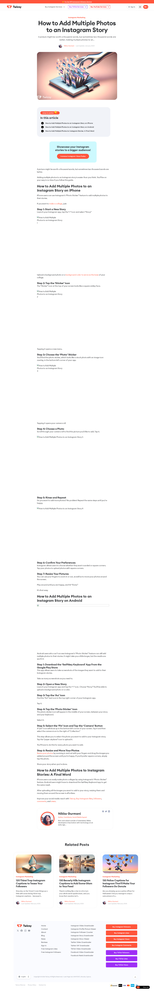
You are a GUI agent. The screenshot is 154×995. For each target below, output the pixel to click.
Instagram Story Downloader (82, 935)
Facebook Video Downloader (82, 952)
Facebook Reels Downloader (82, 955)
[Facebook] (22, 931)
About (43, 932)
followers (97, 798)
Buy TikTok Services (76, 7)
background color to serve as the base (82, 275)
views (53, 801)
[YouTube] (29, 931)
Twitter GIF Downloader (80, 945)
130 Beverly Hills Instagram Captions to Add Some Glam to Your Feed (75, 883)
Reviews (44, 942)
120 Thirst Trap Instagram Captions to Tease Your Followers (30, 883)
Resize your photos (45, 753)
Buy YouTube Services (99, 7)
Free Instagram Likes (49, 949)
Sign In (43, 945)
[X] (18, 931)
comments (41, 801)
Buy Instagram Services (53, 7)
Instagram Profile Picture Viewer (83, 929)
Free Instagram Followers (51, 952)
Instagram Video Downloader (82, 926)
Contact (44, 929)
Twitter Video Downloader (81, 942)
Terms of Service (20, 985)
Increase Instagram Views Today (73, 156)
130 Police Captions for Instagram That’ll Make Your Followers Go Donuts (119, 883)
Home (43, 926)
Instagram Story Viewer (80, 939)
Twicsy (72, 798)
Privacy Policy (32, 985)
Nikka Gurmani (69, 46)
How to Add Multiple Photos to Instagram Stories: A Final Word (69, 131)
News (43, 939)
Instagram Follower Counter (82, 932)
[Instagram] (25, 931)
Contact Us (42, 985)
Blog (43, 935)
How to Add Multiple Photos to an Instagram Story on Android (69, 127)
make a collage (55, 203)
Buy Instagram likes (84, 798)
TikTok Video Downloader (81, 949)
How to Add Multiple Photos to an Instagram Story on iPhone (69, 123)
